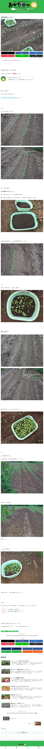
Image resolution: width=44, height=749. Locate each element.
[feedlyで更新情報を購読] (11, 651)
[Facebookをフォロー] (32, 649)
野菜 (17, 631)
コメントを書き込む (22, 732)
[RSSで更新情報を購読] (32, 651)
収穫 (2, 631)
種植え (14, 631)
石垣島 (10, 631)
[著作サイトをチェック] (11, 649)
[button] (36, 56)
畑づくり (6, 631)
